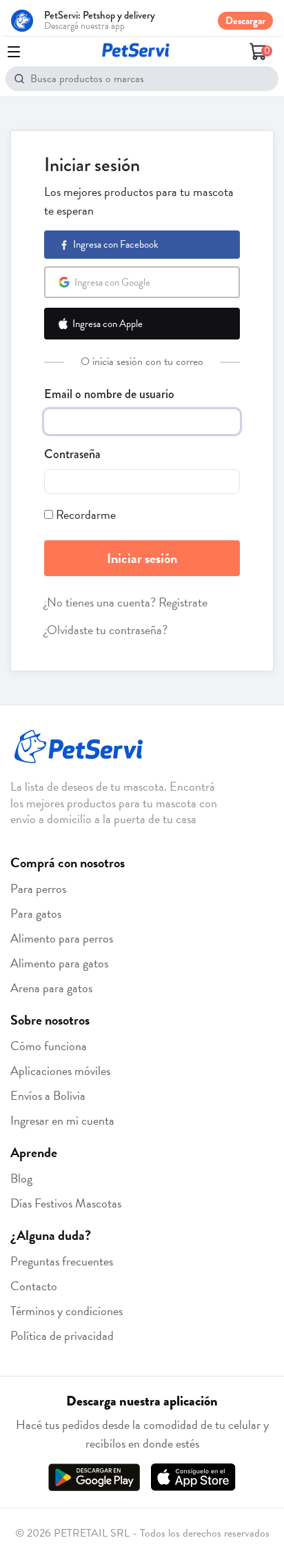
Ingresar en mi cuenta (62, 1120)
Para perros (38, 888)
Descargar (245, 20)
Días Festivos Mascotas (65, 1203)
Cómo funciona (48, 1045)
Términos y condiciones (66, 1310)
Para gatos (35, 913)
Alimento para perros (61, 938)
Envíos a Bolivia (47, 1095)
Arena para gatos (51, 987)
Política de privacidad (62, 1335)
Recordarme (86, 514)
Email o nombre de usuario (109, 394)
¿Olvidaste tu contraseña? (106, 629)
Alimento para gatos (59, 963)
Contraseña (72, 454)
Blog (21, 1178)
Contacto (33, 1285)
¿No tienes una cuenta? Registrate (125, 602)
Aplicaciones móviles (60, 1070)
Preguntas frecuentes (61, 1261)
